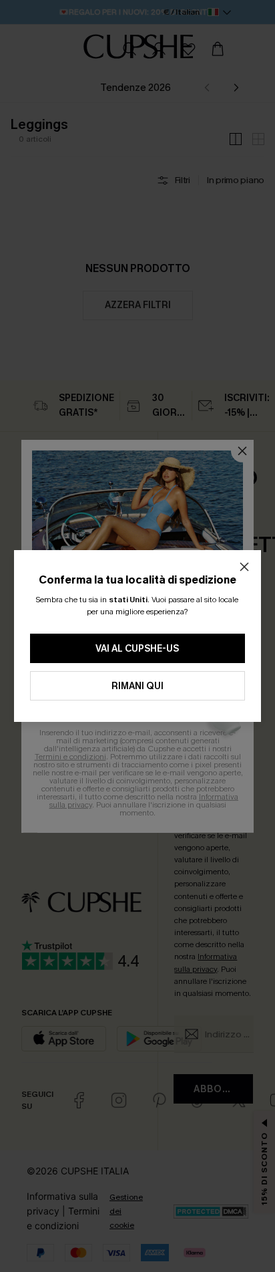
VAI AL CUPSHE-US (137, 648)
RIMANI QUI (137, 686)
